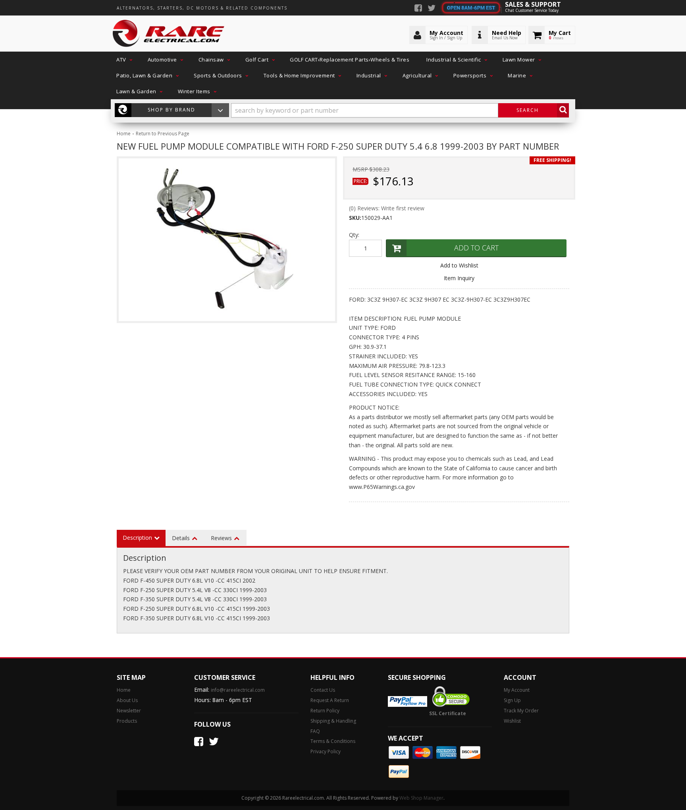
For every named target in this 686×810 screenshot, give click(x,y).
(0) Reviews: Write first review (386, 208)
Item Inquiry (459, 278)
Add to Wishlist (459, 265)
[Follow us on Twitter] (431, 9)
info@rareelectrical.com (238, 690)
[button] (123, 59)
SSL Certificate (447, 713)
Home (124, 133)
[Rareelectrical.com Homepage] (169, 34)
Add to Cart (476, 247)
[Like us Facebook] (418, 9)
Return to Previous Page (162, 133)
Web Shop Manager (421, 798)
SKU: (355, 217)
